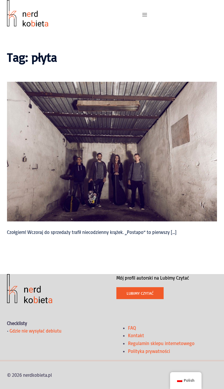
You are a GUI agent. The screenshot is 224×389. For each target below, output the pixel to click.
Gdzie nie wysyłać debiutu (36, 331)
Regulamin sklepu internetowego (161, 343)
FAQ (132, 328)
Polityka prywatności (149, 351)
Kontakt (136, 335)
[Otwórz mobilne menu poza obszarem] (144, 15)
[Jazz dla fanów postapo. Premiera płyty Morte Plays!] (112, 151)
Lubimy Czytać (140, 293)
